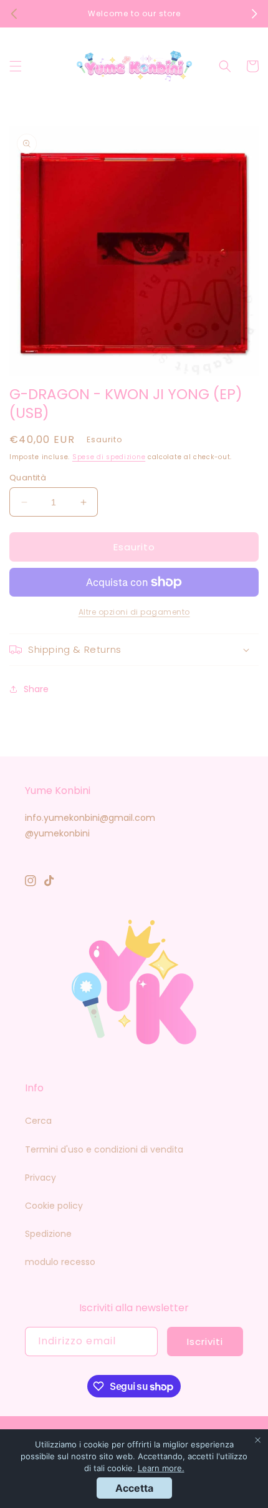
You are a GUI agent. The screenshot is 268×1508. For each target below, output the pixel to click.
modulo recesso (60, 1262)
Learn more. (161, 1468)
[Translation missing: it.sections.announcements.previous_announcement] (13, 13)
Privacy (40, 1177)
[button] (15, 66)
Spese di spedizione (108, 457)
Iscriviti (205, 1341)
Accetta (134, 1488)
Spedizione (48, 1234)
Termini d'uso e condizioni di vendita (104, 1149)
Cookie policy (54, 1205)
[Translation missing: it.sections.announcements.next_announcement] (254, 13)
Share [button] (36, 689)
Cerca (38, 1120)
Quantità (27, 478)
